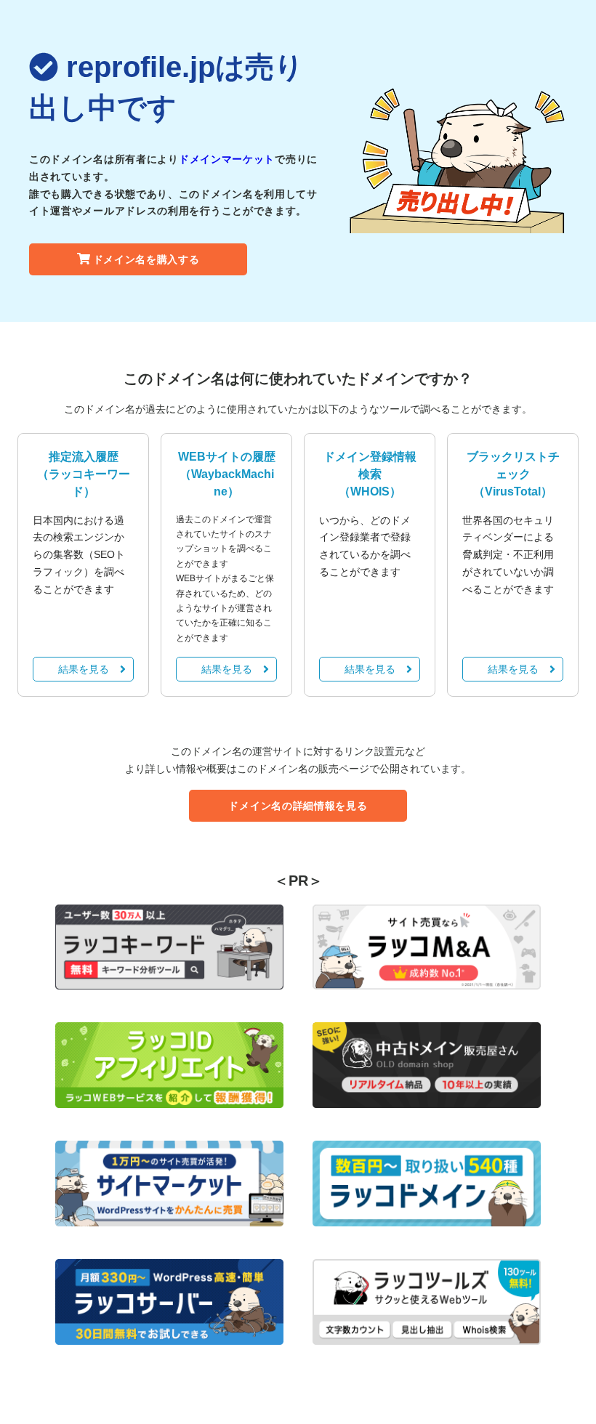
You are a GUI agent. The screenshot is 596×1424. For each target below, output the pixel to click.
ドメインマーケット (227, 159)
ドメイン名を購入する (146, 259)
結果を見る (83, 669)
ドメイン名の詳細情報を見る (297, 806)
